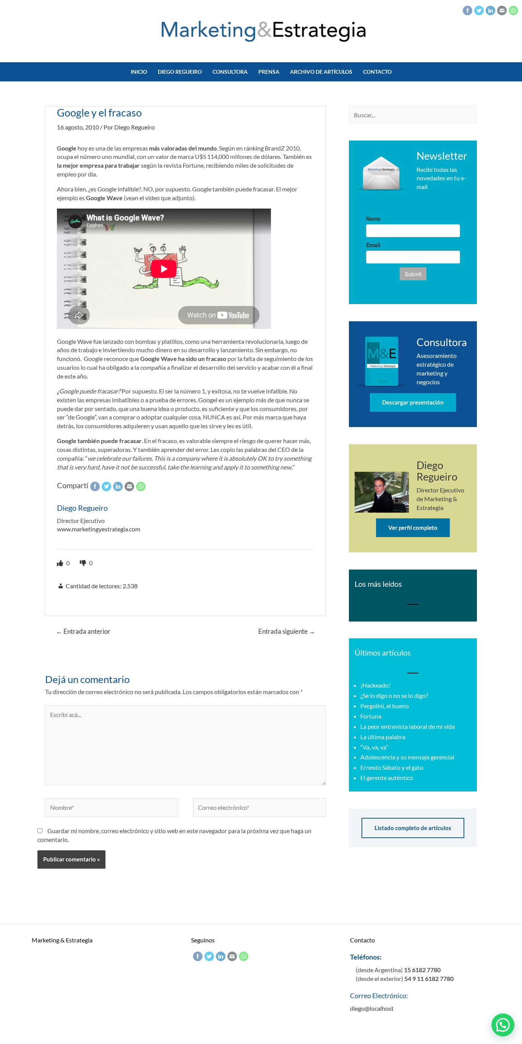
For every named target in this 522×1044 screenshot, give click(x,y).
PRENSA (268, 71)
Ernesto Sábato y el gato (391, 767)
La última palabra (382, 736)
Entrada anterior (83, 631)
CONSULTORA (230, 71)
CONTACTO (377, 71)
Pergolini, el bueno (384, 705)
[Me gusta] (60, 563)
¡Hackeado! (375, 685)
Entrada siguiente (286, 631)
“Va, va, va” (374, 747)
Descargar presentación (413, 402)
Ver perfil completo (413, 527)
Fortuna (370, 716)
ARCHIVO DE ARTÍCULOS (321, 71)
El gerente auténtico (386, 777)
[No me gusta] (83, 563)
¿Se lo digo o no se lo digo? (394, 695)
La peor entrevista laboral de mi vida (407, 726)
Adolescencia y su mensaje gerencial (407, 757)
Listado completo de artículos (412, 827)
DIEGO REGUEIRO (180, 71)
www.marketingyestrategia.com (98, 529)
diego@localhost (372, 1008)
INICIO (139, 71)
